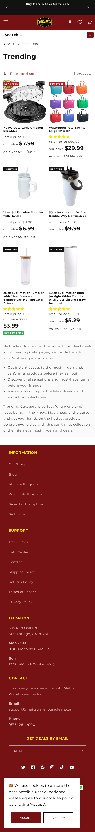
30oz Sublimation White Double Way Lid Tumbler (67, 214)
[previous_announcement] (6, 7)
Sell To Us (17, 514)
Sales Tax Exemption (26, 504)
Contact (15, 562)
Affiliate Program (23, 484)
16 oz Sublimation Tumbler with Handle (23, 214)
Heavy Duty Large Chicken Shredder (23, 129)
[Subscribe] (81, 750)
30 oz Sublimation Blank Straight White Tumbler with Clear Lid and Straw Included (67, 298)
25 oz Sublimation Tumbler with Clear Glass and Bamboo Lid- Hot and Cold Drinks (23, 298)
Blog (13, 474)
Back (10, 43)
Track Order (18, 542)
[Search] (90, 35)
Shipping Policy (22, 572)
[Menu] (5, 22)
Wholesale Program (25, 494)
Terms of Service (23, 592)
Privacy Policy (20, 602)
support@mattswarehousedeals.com (41, 709)
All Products (27, 43)
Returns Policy (21, 582)
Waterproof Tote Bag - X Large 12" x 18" (67, 129)
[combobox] (47, 35)
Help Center (19, 552)
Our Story (17, 464)
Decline (58, 818)
